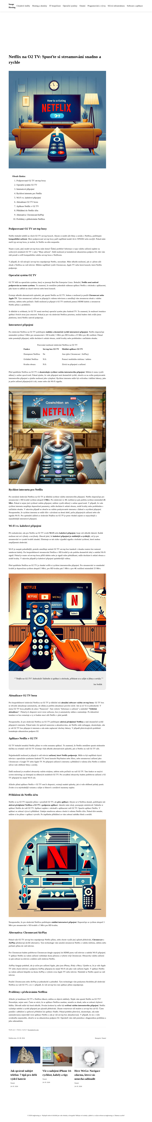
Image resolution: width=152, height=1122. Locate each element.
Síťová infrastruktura (116, 6)
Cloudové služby (23, 6)
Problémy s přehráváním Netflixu (30, 219)
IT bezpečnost (55, 6)
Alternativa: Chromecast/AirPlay (30, 215)
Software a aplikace (135, 6)
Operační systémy (70, 6)
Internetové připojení (25, 189)
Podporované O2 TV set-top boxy (31, 180)
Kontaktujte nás (33, 1030)
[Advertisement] (76, 28)
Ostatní (82, 6)
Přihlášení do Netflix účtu (27, 210)
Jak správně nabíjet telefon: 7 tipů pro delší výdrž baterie (23, 1074)
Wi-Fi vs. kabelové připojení (28, 197)
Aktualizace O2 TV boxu (27, 202)
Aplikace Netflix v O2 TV (27, 206)
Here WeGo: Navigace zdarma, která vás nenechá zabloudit (87, 1074)
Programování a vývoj (96, 6)
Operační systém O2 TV (26, 185)
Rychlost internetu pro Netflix (29, 193)
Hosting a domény (39, 6)
